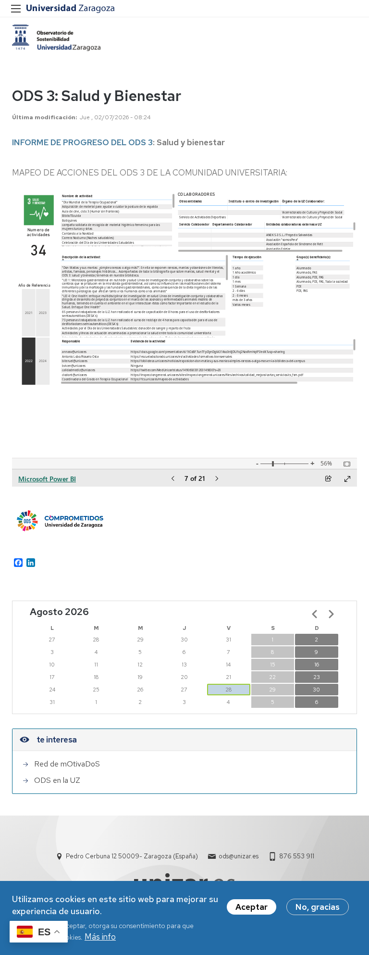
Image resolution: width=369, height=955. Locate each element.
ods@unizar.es (238, 856)
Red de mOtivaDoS (67, 764)
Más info (100, 936)
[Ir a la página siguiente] (331, 614)
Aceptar (251, 907)
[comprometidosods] (56, 38)
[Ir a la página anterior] (315, 614)
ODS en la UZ (57, 780)
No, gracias (317, 907)
